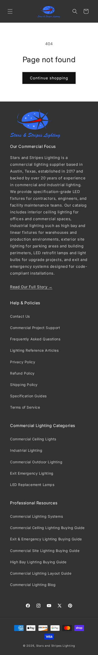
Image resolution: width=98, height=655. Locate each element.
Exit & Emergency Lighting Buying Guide (46, 539)
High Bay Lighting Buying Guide (38, 562)
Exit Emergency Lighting (32, 473)
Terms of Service (25, 407)
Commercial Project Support (35, 327)
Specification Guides (28, 396)
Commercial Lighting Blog (33, 584)
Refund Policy (22, 373)
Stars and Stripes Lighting (55, 645)
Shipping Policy (24, 384)
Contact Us (20, 316)
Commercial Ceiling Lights (33, 439)
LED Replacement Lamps (32, 484)
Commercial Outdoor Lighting (36, 462)
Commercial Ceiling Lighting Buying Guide (47, 528)
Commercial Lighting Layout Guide (40, 573)
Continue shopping (49, 78)
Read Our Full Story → (31, 286)
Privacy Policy (22, 362)
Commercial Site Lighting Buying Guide (44, 550)
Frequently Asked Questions (35, 339)
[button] (10, 11)
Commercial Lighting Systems (36, 516)
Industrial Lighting (26, 450)
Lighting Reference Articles (34, 350)
